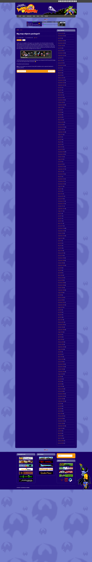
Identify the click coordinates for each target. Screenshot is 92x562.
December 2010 (61, 228)
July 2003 (60, 403)
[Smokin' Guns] (46, 458)
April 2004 (60, 384)
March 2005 (60, 356)
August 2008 (60, 292)
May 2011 (60, 218)
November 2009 (61, 260)
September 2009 (61, 265)
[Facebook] (60, 1)
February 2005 (61, 359)
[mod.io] (72, 1)
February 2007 (61, 322)
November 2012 (61, 183)
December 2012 (61, 181)
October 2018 (61, 156)
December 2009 (61, 258)
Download (29, 16)
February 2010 (61, 253)
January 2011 (60, 225)
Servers (46, 16)
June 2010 (60, 243)
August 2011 (60, 211)
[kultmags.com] (46, 469)
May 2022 (60, 72)
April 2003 (60, 411)
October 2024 (61, 45)
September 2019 (61, 132)
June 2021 (60, 87)
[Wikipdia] (74, 1)
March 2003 (60, 413)
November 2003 (61, 396)
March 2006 (60, 339)
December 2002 (61, 421)
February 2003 (61, 416)
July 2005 (60, 351)
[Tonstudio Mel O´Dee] (26, 469)
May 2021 (60, 90)
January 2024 (60, 50)
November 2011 (61, 203)
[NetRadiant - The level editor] (66, 468)
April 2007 (60, 317)
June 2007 (60, 312)
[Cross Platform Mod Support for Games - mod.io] (70, 481)
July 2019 (60, 137)
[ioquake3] (62, 481)
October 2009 (61, 263)
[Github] (76, 1)
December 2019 (61, 127)
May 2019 (60, 142)
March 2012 (60, 193)
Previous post (22, 71)
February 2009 (61, 277)
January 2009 (60, 280)
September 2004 (61, 371)
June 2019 (60, 139)
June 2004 (60, 379)
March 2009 (60, 275)
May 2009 (60, 270)
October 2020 (61, 102)
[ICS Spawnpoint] (66, 465)
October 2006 (61, 327)
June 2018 (60, 161)
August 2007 (60, 307)
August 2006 (60, 332)
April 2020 (60, 117)
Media (38, 16)
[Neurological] (26, 481)
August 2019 (60, 134)
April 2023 (60, 58)
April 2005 (60, 354)
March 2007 (60, 319)
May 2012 (60, 188)
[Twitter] (64, 1)
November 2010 (61, 230)
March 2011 (60, 223)
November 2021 (61, 82)
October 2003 (61, 398)
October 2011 (61, 206)
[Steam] (66, 1)
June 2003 (60, 406)
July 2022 (60, 67)
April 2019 (60, 144)
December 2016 (61, 174)
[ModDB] (69, 1)
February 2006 (61, 342)
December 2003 (61, 393)
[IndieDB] (71, 1)
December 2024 (61, 40)
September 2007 (61, 304)
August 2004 (60, 374)
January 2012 (60, 198)
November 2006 (61, 324)
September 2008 (61, 290)
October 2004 (61, 369)
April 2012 (60, 191)
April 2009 (60, 272)
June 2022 (60, 70)
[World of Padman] (46, 8)
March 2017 (60, 171)
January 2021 (60, 97)
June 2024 (60, 48)
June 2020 (60, 112)
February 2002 (61, 440)
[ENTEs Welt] (26, 458)
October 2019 (61, 129)
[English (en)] (47, 19)
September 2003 (61, 401)
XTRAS (42, 16)
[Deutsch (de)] (45, 19)
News (34, 16)
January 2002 (60, 443)
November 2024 (61, 43)
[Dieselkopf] (26, 473)
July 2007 (60, 309)
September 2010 (61, 235)
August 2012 (60, 186)
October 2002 (61, 423)
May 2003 (60, 408)
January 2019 (60, 149)
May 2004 (60, 381)
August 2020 (60, 107)
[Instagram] (62, 1)
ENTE (36, 37)
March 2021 (60, 95)
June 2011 (60, 216)
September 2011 (61, 208)
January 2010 (60, 255)
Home (20, 16)
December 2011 (61, 201)
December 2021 (61, 80)
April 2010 (60, 248)
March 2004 (60, 386)
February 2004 (61, 388)
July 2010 (60, 240)
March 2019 (60, 146)
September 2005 (61, 346)
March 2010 (60, 250)
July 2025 (60, 38)
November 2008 (61, 285)
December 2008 (61, 282)
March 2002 (60, 438)
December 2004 (61, 364)
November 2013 (61, 179)
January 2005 (60, 361)
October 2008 (61, 287)
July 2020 (60, 109)
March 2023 (60, 60)
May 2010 (60, 245)
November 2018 (61, 154)
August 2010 (60, 238)
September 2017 (61, 169)
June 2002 (60, 430)
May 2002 (60, 433)
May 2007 (60, 314)
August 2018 (60, 159)
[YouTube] (67, 1)
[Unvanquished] (46, 466)
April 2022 (60, 75)
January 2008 (60, 300)
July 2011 (60, 213)
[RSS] (59, 1)
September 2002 (61, 425)
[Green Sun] (26, 477)
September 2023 (61, 55)
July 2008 (60, 295)
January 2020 (60, 124)
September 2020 (61, 104)
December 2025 (61, 35)
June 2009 (60, 267)
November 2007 (61, 302)
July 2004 (60, 376)
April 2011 (60, 221)
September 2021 (61, 85)
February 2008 (61, 297)
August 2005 (60, 349)
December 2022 (61, 65)
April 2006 (60, 337)
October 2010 (61, 233)
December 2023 (61, 53)
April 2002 (60, 435)
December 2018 (61, 151)
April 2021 (60, 92)
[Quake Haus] (46, 473)
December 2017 (61, 166)
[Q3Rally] (46, 462)
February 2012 (61, 196)
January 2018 (60, 164)
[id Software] (66, 481)
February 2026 (61, 33)
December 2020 (61, 99)
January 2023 (60, 62)
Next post (51, 71)
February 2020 (61, 122)
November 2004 (61, 366)
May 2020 (60, 114)
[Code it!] (26, 466)
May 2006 (60, 334)
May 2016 (60, 176)
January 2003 (60, 418)
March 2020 (60, 119)
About (24, 16)
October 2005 (61, 344)
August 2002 (60, 428)
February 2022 (61, 77)
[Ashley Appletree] (26, 462)
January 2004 (60, 391)
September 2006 (61, 329)
